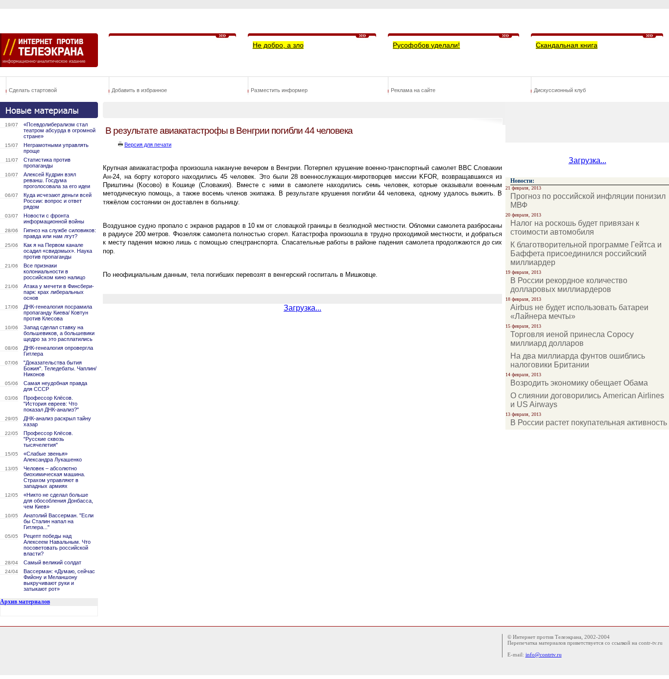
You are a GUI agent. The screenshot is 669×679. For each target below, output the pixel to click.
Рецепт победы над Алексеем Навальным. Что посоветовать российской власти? (57, 545)
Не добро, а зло (278, 45)
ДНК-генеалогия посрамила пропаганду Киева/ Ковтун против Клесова (58, 312)
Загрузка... (302, 308)
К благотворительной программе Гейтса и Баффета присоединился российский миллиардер (586, 254)
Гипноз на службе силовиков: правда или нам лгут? (60, 233)
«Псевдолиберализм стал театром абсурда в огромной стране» (60, 130)
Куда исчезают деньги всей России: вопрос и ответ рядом (58, 201)
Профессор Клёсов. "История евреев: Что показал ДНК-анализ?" (51, 403)
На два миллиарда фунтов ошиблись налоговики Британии (577, 360)
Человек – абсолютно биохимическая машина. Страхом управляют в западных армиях (54, 477)
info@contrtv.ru (544, 654)
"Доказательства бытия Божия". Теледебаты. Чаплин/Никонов (60, 368)
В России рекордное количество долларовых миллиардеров (568, 284)
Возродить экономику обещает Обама (579, 383)
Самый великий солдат (52, 562)
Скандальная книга (566, 45)
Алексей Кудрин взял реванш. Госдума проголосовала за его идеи (57, 180)
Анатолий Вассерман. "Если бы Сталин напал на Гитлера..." (59, 521)
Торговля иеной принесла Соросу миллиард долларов (572, 338)
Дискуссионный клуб (560, 90)
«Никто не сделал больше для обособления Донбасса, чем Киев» (58, 500)
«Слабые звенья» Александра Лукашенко (53, 456)
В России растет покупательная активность (588, 422)
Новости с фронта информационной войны (54, 218)
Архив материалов (25, 601)
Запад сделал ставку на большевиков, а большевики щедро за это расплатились (59, 333)
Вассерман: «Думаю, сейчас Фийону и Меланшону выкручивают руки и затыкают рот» (59, 580)
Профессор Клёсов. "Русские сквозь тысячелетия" (48, 439)
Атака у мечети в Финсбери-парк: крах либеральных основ (59, 292)
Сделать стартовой (33, 90)
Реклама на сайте (413, 90)
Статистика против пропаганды (47, 163)
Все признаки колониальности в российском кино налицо (54, 271)
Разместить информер (279, 90)
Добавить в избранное (139, 90)
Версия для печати (147, 144)
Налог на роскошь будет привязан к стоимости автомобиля (574, 227)
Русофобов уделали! (426, 45)
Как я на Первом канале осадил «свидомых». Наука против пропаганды (58, 251)
